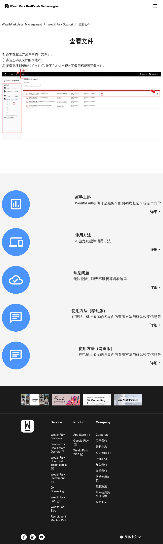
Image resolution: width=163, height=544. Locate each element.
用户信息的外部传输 (103, 494)
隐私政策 (101, 486)
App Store (81, 435)
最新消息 (101, 446)
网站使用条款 (103, 478)
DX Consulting (57, 489)
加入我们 (101, 465)
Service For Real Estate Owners (58, 447)
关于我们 (101, 440)
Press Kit (101, 459)
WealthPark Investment (58, 477)
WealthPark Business (58, 436)
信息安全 (101, 502)
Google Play (81, 442)
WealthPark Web (80, 452)
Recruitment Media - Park (59, 518)
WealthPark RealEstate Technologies (59, 462)
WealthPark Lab (58, 499)
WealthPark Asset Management (22, 24)
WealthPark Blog (58, 508)
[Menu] (155, 6)
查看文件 (84, 24)
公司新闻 (103, 453)
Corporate (102, 435)
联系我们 (101, 471)
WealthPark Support (60, 24)
